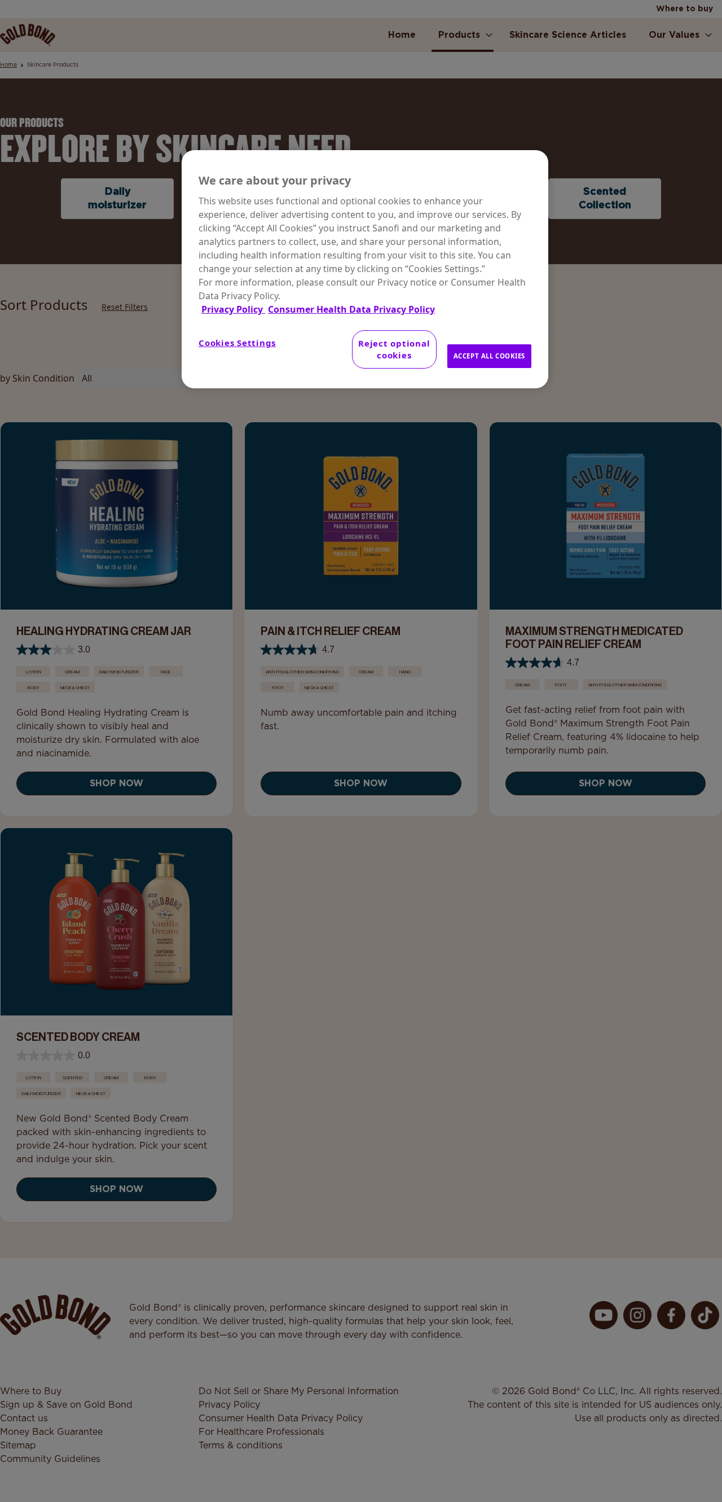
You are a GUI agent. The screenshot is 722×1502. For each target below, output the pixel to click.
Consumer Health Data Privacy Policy (351, 309)
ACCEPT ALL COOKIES (489, 356)
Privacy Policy (233, 309)
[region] (365, 269)
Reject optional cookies (394, 349)
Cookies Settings (237, 342)
